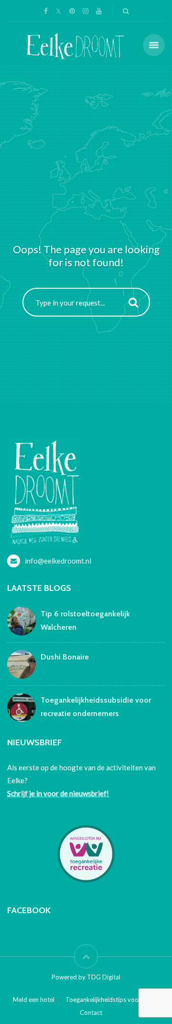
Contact (91, 1012)
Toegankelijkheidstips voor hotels (112, 999)
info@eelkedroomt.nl (58, 560)
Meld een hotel (33, 999)
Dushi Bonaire (65, 656)
